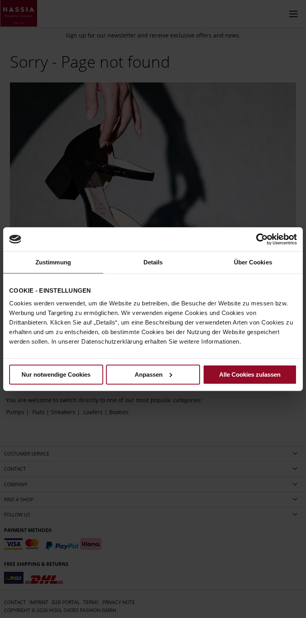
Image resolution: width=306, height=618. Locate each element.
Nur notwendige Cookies (56, 374)
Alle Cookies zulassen (249, 374)
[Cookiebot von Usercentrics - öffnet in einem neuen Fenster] (262, 239)
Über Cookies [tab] (253, 262)
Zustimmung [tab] (53, 262)
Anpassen (149, 374)
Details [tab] (153, 262)
